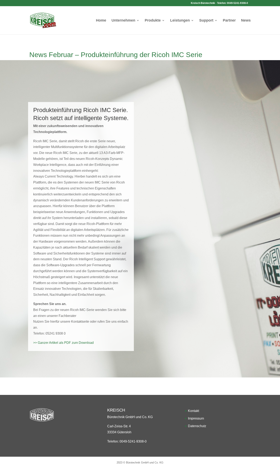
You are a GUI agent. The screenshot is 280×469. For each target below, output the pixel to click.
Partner (229, 20)
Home (101, 20)
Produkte (153, 20)
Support (206, 20)
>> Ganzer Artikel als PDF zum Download (63, 342)
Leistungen (180, 20)
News (246, 20)
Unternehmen (123, 20)
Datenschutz (197, 426)
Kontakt (193, 411)
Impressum (196, 418)
